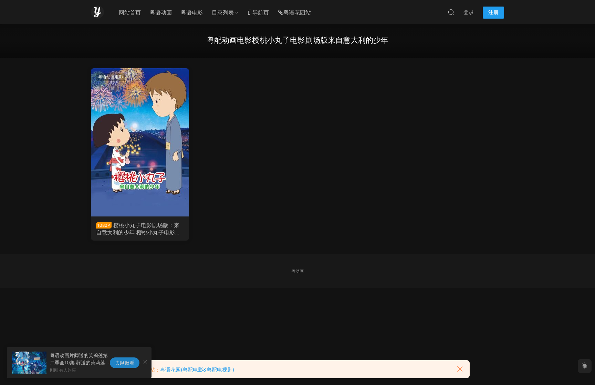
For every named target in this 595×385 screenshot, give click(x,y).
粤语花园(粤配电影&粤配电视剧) (197, 369)
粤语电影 (192, 12)
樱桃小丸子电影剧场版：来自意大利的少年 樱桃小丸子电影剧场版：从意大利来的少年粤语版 (138, 228)
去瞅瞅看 (124, 363)
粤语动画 (161, 12)
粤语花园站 (297, 12)
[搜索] (451, 12)
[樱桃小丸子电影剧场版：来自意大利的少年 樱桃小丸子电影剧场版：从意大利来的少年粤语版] (140, 142)
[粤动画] (97, 12)
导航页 (260, 12)
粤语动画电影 (110, 76)
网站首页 (130, 12)
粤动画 (297, 271)
